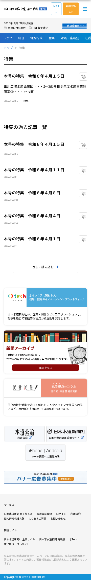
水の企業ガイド (76, 26)
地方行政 (36, 38)
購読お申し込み (71, 8)
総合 (21, 38)
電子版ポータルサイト (16, 544)
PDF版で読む (40, 28)
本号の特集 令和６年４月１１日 (34, 170)
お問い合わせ (58, 518)
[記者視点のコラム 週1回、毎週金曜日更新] (45, 388)
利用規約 (76, 514)
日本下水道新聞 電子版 (52, 539)
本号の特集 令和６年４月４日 (32, 216)
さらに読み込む (43, 267)
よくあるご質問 (37, 518)
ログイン (56, 8)
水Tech (73, 539)
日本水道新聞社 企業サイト (19, 539)
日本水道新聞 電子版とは (18, 514)
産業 (52, 38)
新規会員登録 (44, 514)
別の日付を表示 (17, 28)
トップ (7, 38)
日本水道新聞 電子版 (25, 9)
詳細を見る (46, 368)
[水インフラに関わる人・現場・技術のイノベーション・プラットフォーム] (45, 297)
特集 (26, 101)
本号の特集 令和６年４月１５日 (34, 76)
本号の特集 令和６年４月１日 (32, 239)
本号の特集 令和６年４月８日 (32, 193)
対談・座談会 (70, 38)
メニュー (85, 9)
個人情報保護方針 (14, 518)
